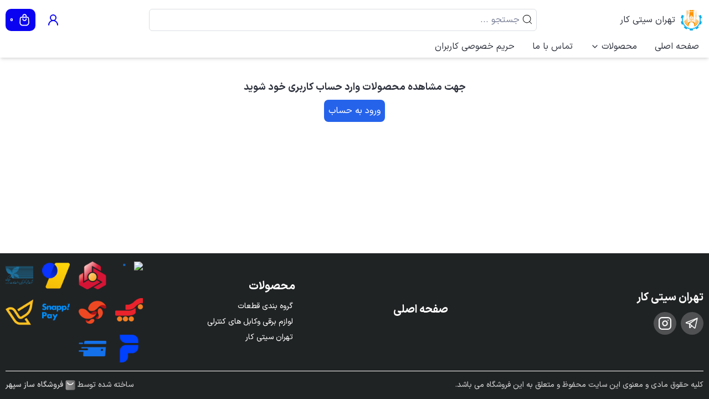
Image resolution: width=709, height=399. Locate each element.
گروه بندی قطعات (265, 306)
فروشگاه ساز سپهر (34, 385)
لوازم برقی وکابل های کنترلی (250, 322)
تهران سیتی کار (647, 20)
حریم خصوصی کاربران (475, 46)
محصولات (619, 46)
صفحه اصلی (677, 46)
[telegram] (692, 323)
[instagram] (665, 323)
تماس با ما (552, 46)
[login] (53, 20)
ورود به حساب (354, 110)
